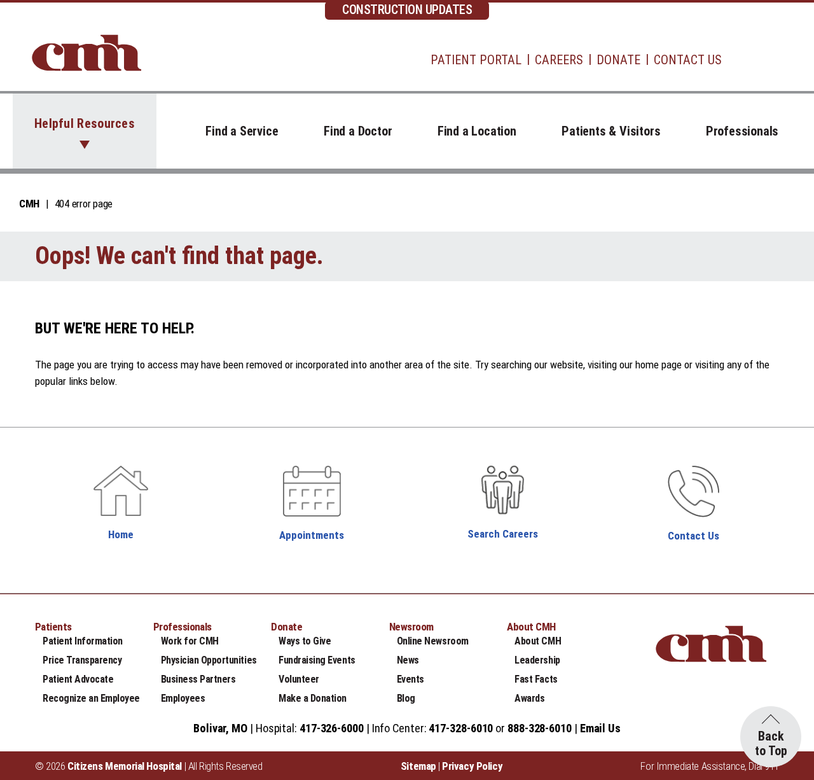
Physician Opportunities (209, 660)
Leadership (537, 660)
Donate (618, 59)
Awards (529, 698)
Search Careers (502, 533)
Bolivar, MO (220, 728)
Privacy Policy (472, 766)
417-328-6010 (461, 728)
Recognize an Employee (91, 698)
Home (121, 534)
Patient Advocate (78, 679)
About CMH (537, 641)
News (408, 660)
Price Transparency (82, 660)
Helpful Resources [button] (84, 123)
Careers (559, 59)
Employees (183, 698)
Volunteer (299, 679)
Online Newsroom (433, 641)
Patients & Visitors (611, 131)
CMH (29, 203)
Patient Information (83, 641)
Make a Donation (313, 698)
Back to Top (771, 743)
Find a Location (477, 131)
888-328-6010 (539, 728)
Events (410, 679)
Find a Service (241, 131)
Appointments (311, 535)
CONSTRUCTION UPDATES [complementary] (407, 9)
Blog (406, 698)
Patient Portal (476, 59)
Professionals (742, 131)
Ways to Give (305, 641)
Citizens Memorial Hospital (124, 766)
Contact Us (688, 59)
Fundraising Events (317, 660)
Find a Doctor (358, 131)
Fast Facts (535, 679)
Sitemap (418, 766)
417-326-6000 (332, 728)
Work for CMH (190, 641)
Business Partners (198, 679)
